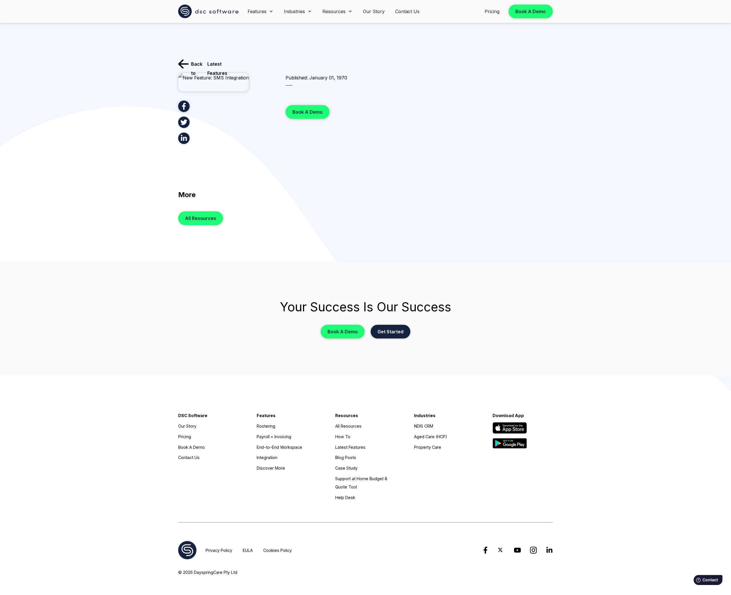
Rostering (266, 426)
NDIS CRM (423, 426)
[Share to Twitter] (184, 122)
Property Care (427, 447)
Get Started (390, 331)
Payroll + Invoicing (274, 436)
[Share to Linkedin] (184, 138)
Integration (267, 457)
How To (342, 436)
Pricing (492, 11)
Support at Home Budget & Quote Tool (361, 482)
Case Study (346, 468)
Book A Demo (530, 11)
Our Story (374, 11)
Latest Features (350, 447)
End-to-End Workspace (279, 447)
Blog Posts (345, 457)
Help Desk (345, 497)
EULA (248, 550)
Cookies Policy (277, 550)
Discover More (271, 468)
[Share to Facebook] (184, 106)
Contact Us (407, 11)
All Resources (200, 218)
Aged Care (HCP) (430, 436)
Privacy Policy (219, 550)
